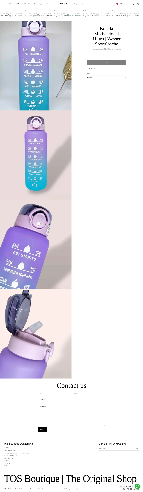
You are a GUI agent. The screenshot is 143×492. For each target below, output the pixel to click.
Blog (5, 466)
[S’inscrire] (137, 448)
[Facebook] (124, 489)
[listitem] (48, 4)
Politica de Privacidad (11, 455)
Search (6, 448)
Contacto (7, 463)
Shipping (90, 77)
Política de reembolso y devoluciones (16, 453)
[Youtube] (131, 489)
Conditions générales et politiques (71, 489)
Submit (42, 429)
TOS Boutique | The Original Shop (16, 488)
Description (91, 68)
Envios (6, 460)
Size (88, 73)
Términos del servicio (11, 450)
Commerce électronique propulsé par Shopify (35, 488)
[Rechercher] (129, 4)
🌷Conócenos (8, 458)
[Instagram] (127, 489)
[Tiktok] (134, 489)
